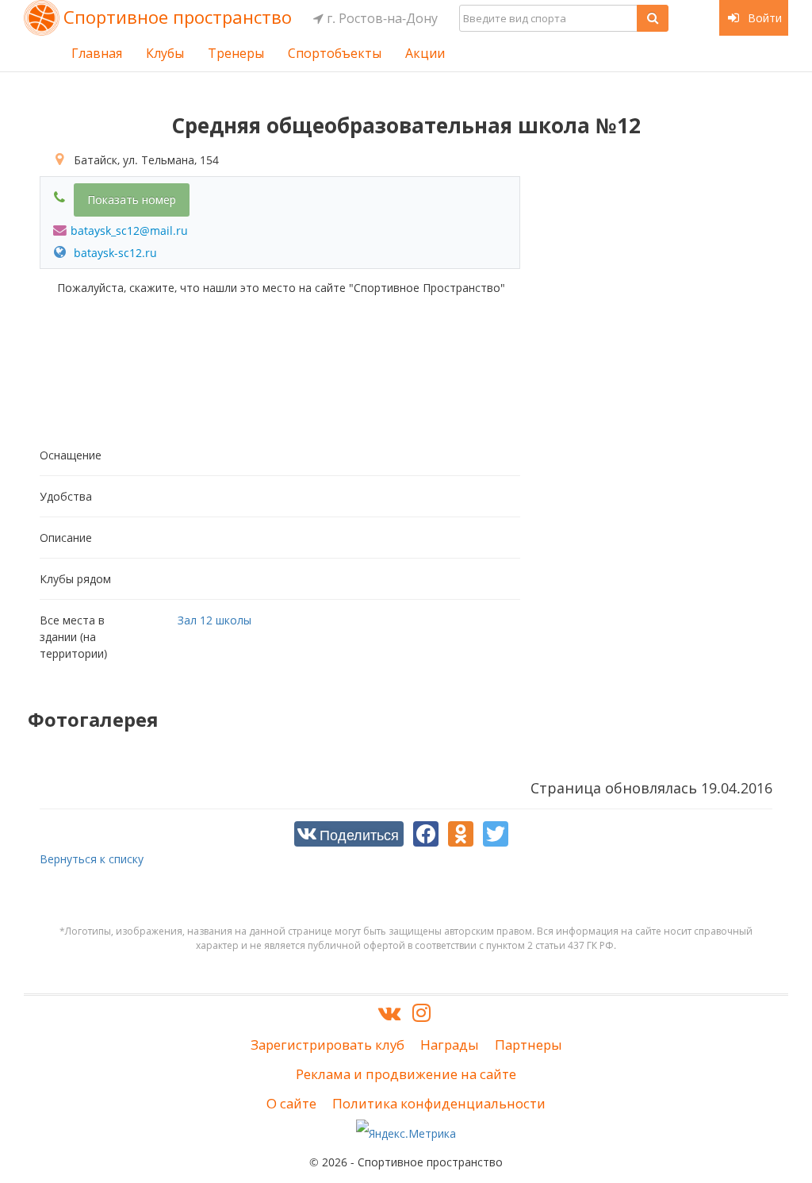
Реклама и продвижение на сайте (406, 1074)
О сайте (291, 1103)
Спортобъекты (334, 53)
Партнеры (528, 1044)
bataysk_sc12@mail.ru (129, 230)
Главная (96, 53)
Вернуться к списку (92, 858)
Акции (425, 53)
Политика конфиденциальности (439, 1103)
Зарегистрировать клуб (327, 1044)
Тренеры (236, 53)
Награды (449, 1044)
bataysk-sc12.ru (114, 252)
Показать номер (131, 199)
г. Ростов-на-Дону (381, 18)
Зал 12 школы (214, 620)
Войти (763, 17)
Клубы (165, 53)
